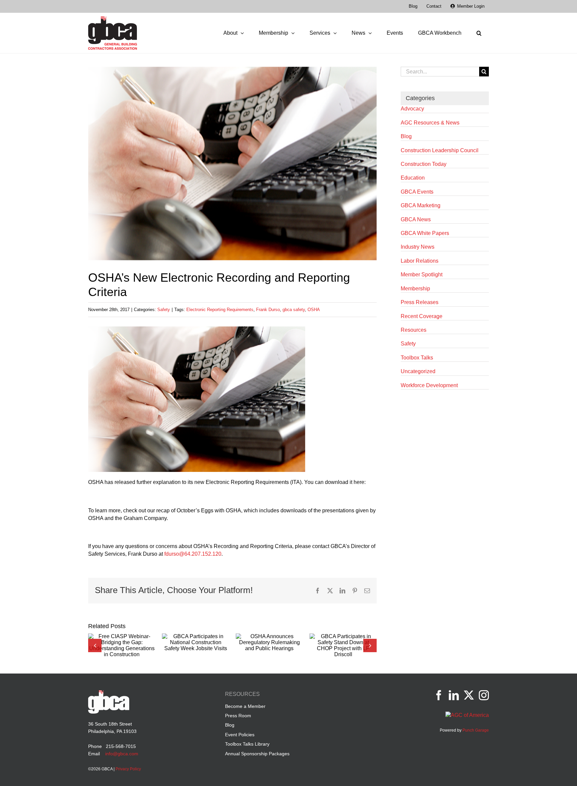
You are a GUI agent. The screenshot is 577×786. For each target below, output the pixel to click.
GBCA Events (417, 192)
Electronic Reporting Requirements (219, 309)
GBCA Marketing (420, 205)
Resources (413, 330)
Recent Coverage (421, 316)
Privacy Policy (128, 769)
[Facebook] (439, 695)
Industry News (417, 247)
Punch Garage (475, 730)
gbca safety (293, 309)
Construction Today (423, 164)
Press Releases (419, 302)
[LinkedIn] (454, 695)
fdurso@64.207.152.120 (192, 554)
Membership (415, 288)
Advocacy (412, 108)
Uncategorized (418, 371)
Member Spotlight (421, 274)
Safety (163, 309)
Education (413, 178)
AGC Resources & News (430, 122)
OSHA (314, 309)
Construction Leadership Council (439, 150)
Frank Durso (268, 309)
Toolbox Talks (417, 357)
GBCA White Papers (425, 233)
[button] (479, 33)
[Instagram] (484, 695)
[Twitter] (469, 695)
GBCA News (416, 219)
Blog (406, 136)
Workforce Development (429, 385)
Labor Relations (419, 261)
